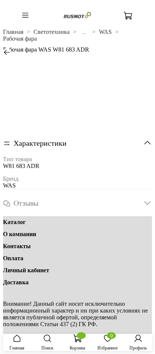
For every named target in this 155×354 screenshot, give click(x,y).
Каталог (14, 222)
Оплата (13, 258)
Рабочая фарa (20, 38)
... (84, 32)
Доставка (16, 282)
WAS (105, 32)
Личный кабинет (26, 270)
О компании (19, 234)
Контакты (17, 246)
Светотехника (51, 32)
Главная (13, 32)
